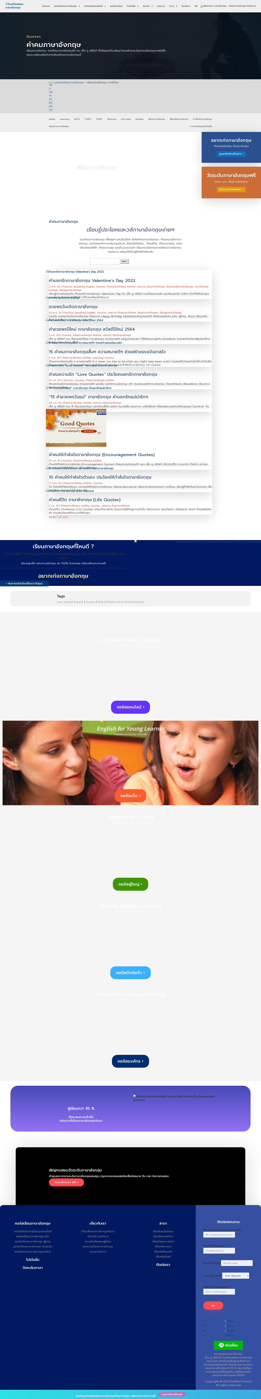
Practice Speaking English (78, 286)
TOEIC (99, 119)
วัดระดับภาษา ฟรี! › (66, 1182)
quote (79, 602)
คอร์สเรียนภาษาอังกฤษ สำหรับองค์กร (131, 1000)
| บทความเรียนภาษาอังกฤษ (68, 82)
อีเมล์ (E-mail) (211, 1263)
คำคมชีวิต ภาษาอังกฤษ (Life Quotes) (85, 499)
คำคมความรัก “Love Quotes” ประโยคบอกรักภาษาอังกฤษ (103, 374)
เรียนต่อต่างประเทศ (179, 119)
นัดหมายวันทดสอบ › (231, 189)
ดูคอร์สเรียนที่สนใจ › (231, 154)
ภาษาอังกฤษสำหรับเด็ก (201, 126)
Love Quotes (65, 602)
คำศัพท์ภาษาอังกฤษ (202, 119)
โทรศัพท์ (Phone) (213, 1246)
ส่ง (213, 1305)
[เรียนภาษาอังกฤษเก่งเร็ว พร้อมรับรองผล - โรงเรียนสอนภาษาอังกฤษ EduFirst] (197, 542)
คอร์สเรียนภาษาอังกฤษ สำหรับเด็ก (130, 734)
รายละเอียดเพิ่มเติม (172, 1394)
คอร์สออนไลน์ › (131, 707)
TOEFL (87, 119)
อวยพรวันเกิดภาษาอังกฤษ (73, 306)
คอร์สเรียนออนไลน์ (93, 6)
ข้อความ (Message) (215, 1287)
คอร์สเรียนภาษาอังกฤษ (65, 6)
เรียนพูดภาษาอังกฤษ (70, 290)
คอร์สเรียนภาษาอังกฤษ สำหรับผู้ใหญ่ (130, 823)
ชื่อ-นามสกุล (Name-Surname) (222, 1230)
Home (52, 119)
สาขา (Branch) (212, 1276)
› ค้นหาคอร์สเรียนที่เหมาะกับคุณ (24, 583)
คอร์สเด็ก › (130, 796)
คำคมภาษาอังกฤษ (134, 602)
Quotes (139, 119)
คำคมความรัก (113, 602)
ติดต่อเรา (185, 6)
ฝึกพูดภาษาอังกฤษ (148, 313)
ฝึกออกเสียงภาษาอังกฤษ (180, 286)
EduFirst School (241, 1381)
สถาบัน (146, 6)
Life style (126, 119)
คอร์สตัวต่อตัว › (130, 973)
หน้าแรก (46, 6)
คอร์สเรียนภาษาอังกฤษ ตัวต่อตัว (130, 911)
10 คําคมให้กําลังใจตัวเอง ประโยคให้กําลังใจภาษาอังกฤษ (100, 477)
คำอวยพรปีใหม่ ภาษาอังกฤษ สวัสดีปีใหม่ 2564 (92, 329)
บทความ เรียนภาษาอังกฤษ (151, 286)
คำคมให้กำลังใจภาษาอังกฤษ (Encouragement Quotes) (102, 454)
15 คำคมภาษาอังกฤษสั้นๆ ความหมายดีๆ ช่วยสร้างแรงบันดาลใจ (107, 352)
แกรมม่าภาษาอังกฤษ (59, 126)
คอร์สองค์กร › (131, 1061)
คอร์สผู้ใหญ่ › (130, 884)
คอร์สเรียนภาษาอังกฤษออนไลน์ (130, 646)
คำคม (101, 602)
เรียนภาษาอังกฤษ (156, 119)
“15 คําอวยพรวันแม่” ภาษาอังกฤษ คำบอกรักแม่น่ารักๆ (98, 397)
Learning (64, 119)
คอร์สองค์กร (116, 6)
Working (111, 119)
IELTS (77, 119)
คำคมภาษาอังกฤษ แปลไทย (121, 286)
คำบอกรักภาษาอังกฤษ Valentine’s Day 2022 (92, 280)
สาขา (171, 6)
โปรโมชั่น (131, 6)
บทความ (161, 6)
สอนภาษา (68, 380)
